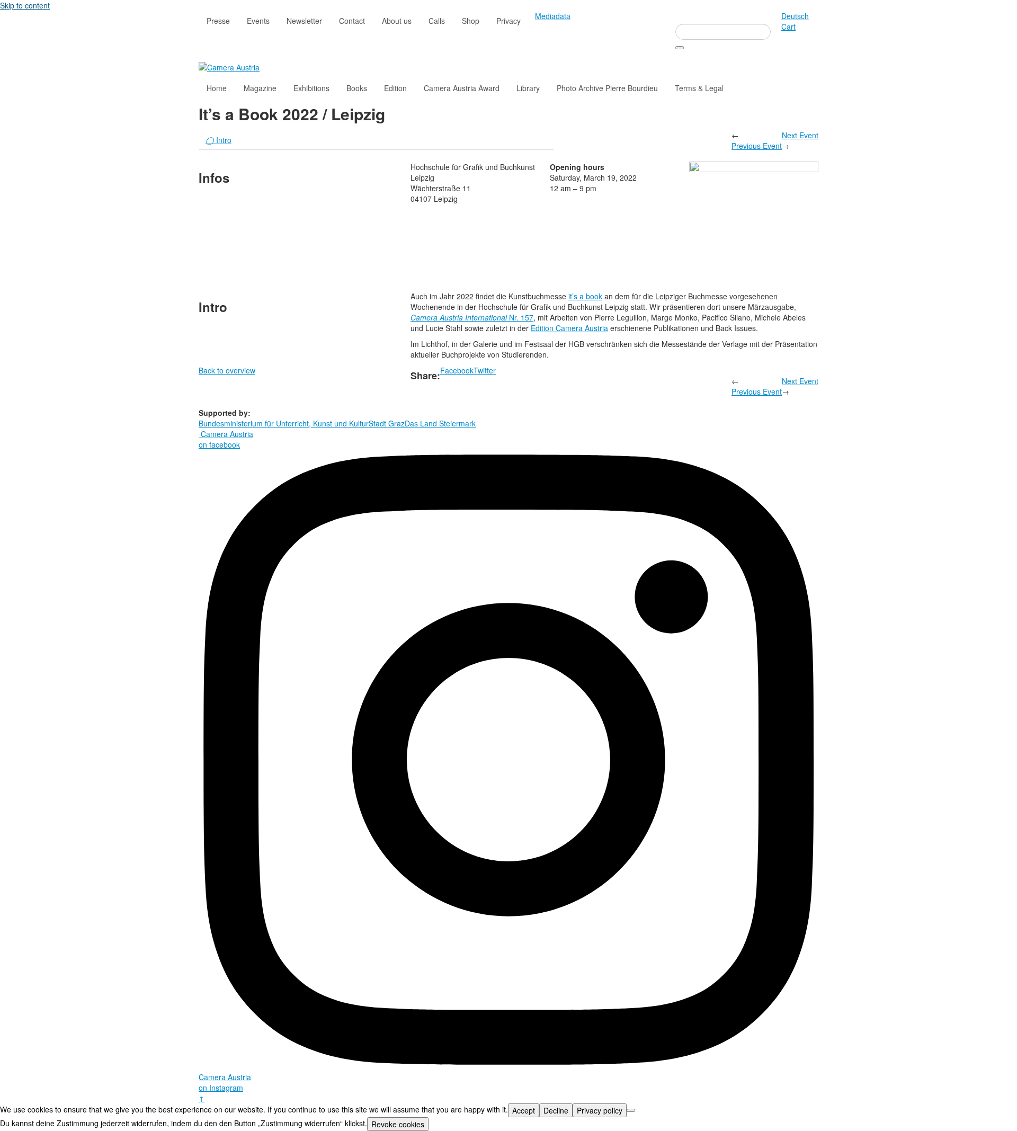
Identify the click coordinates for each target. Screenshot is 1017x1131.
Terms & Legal (699, 88)
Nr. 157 (472, 317)
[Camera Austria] (229, 66)
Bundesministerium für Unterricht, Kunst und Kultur (284, 423)
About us (397, 20)
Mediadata (552, 16)
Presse (218, 20)
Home (217, 88)
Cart (788, 26)
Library (528, 88)
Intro (218, 140)
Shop (470, 20)
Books (356, 88)
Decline (555, 1110)
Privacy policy (599, 1110)
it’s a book (585, 296)
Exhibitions (311, 88)
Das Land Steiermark (440, 423)
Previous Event (756, 145)
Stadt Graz (387, 423)
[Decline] (631, 1110)
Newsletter (304, 20)
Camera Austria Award (461, 88)
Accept (523, 1110)
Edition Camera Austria (569, 328)
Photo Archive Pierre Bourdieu (607, 88)
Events (258, 20)
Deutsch (795, 16)
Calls (437, 20)
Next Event (800, 135)
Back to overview (227, 370)
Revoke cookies (397, 1124)
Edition (395, 88)
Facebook (457, 370)
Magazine (260, 88)
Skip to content (25, 5)
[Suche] (679, 47)
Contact (352, 20)
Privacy (508, 20)
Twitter (485, 370)
